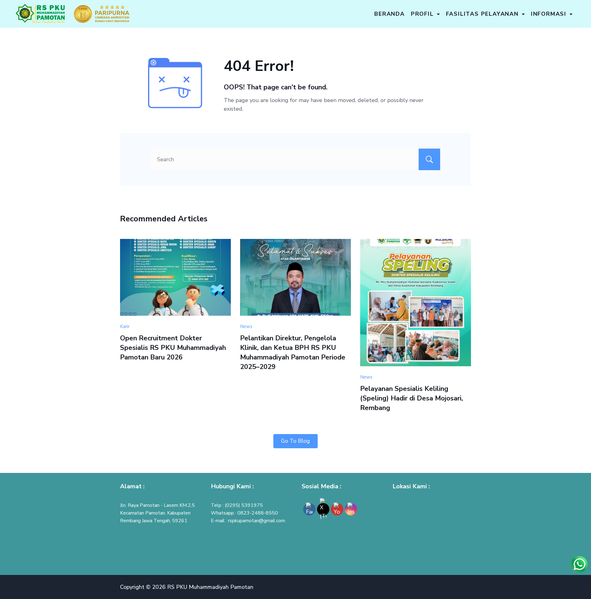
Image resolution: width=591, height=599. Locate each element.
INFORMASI (548, 14)
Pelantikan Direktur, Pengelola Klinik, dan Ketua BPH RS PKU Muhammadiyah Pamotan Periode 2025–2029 (292, 352)
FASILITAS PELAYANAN (482, 14)
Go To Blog (295, 441)
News (246, 326)
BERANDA (389, 14)
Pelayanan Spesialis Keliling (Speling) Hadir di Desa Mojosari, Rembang (411, 398)
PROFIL (422, 14)
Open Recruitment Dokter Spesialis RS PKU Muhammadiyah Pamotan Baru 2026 (173, 348)
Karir (125, 326)
